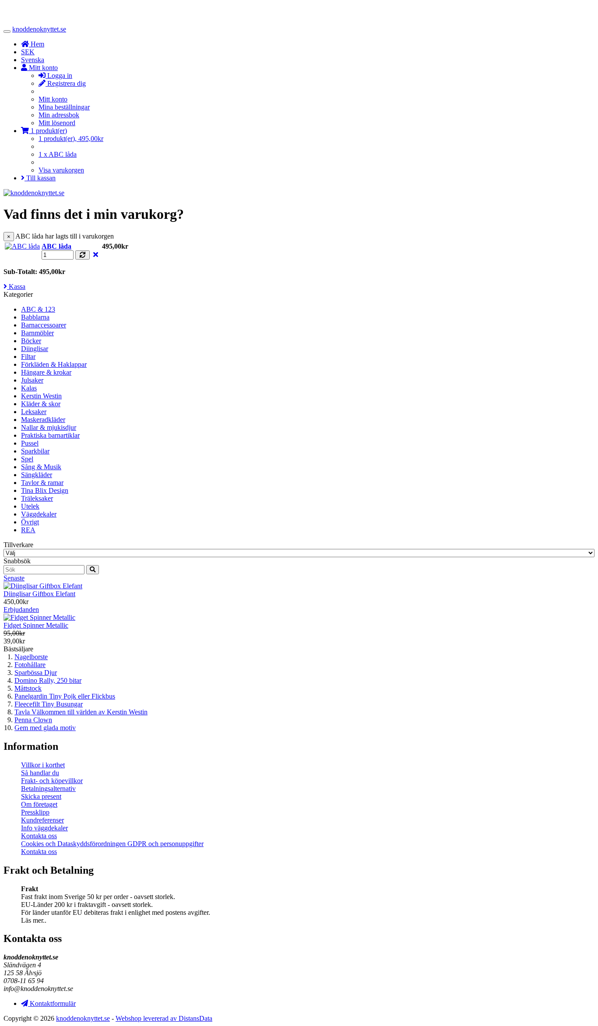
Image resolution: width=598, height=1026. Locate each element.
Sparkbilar (35, 451)
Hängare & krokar (46, 372)
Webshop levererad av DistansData (164, 1018)
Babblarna (35, 317)
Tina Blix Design (44, 490)
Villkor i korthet (43, 765)
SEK (28, 52)
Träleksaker (37, 498)
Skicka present (41, 796)
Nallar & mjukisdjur (48, 427)
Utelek (30, 506)
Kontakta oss (39, 836)
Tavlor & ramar (42, 482)
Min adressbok (59, 115)
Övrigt (30, 522)
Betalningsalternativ (48, 788)
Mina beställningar (64, 107)
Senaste (14, 578)
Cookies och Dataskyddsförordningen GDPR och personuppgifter (112, 843)
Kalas (29, 388)
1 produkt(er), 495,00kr (71, 138)
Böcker (31, 340)
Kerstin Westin (41, 396)
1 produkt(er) (48, 130)
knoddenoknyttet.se (39, 29)
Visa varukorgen (61, 170)
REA (28, 530)
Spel (27, 459)
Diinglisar (34, 348)
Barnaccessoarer (43, 325)
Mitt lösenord (57, 122)
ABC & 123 (38, 309)
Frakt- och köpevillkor (52, 780)
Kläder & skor (40, 404)
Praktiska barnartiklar (50, 435)
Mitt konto (53, 99)
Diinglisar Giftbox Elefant (39, 593)
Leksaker (33, 411)
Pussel (30, 443)
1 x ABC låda (58, 154)
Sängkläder (36, 474)
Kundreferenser (42, 820)
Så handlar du (40, 773)
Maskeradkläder (43, 419)
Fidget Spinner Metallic (36, 625)
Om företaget (39, 804)
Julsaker (32, 380)
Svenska (32, 59)
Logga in (59, 75)
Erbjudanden (21, 609)
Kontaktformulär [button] (52, 1003)
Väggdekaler (38, 514)
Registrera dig (66, 83)
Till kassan (40, 178)
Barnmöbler (37, 333)
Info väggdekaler (44, 828)
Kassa (16, 286)
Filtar (28, 356)
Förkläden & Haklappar (54, 364)
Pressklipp (35, 812)
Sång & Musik (41, 467)
